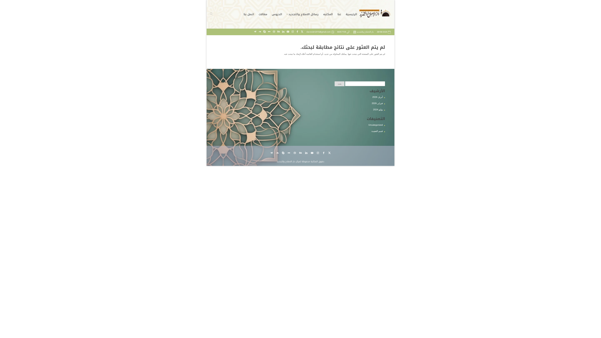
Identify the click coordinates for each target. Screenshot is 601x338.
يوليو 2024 (378, 109)
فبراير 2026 (377, 103)
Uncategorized (375, 125)
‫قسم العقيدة (377, 131)
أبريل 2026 (377, 97)
